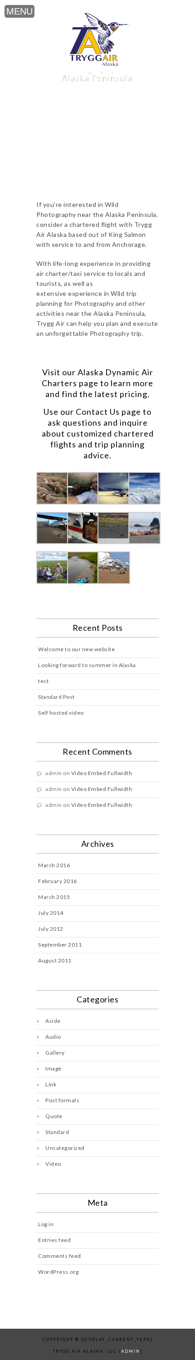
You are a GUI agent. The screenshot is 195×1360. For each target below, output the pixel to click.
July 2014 (50, 912)
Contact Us (98, 412)
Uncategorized (65, 1147)
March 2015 (54, 897)
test (43, 681)
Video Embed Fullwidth (101, 773)
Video (53, 1163)
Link (50, 1084)
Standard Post (56, 696)
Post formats (62, 1100)
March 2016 (54, 865)
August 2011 (55, 960)
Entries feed (54, 1240)
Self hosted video (61, 712)
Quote (54, 1116)
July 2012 (50, 928)
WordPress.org (58, 1271)
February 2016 (57, 881)
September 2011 (60, 944)
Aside (53, 1020)
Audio (53, 1036)
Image (53, 1068)
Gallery (55, 1052)
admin (130, 1351)
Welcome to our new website (76, 649)
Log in (46, 1224)
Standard (57, 1132)
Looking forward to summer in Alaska (87, 665)
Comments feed (59, 1255)
